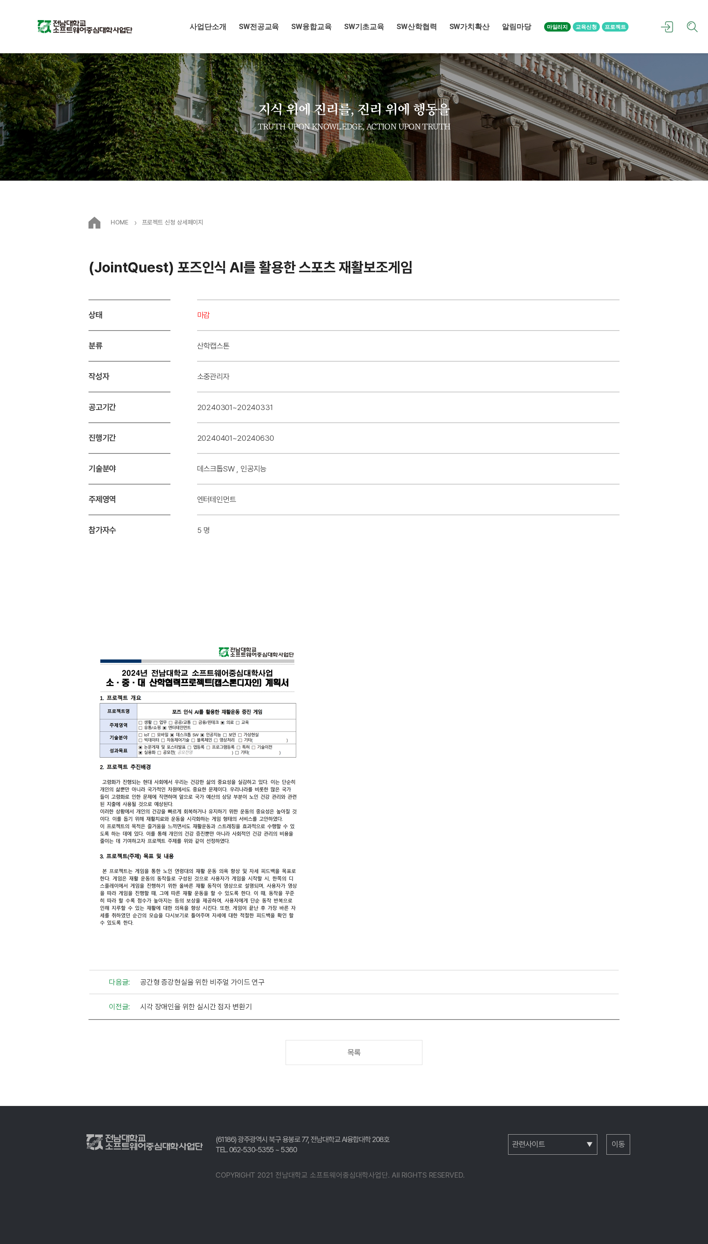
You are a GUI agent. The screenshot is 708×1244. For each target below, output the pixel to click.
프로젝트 (615, 27)
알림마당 (516, 26)
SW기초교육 (364, 26)
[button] (208, 26)
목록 (354, 1052)
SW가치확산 (469, 26)
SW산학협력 (417, 26)
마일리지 (557, 27)
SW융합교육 (311, 26)
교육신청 (586, 27)
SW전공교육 (259, 26)
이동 (618, 1144)
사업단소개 (208, 26)
